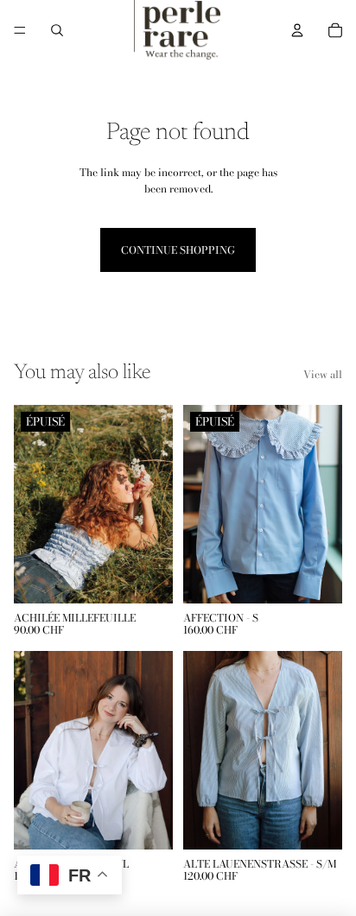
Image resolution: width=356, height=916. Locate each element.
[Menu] (20, 30)
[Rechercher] (57, 30)
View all (322, 374)
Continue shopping (178, 250)
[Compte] (297, 30)
